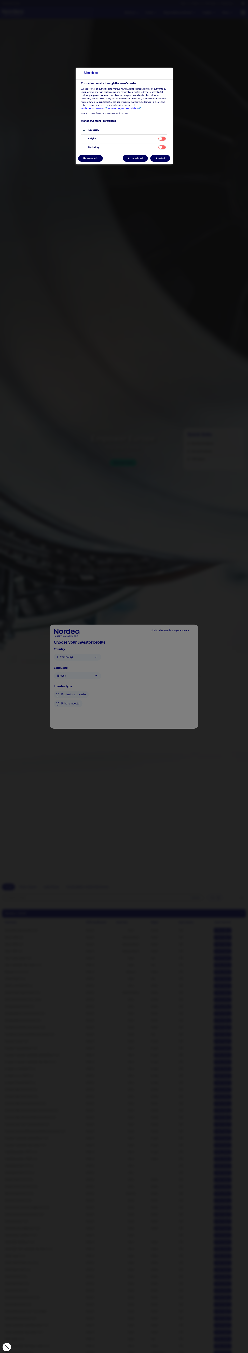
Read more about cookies (92, 108)
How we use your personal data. (123, 108)
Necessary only (90, 158)
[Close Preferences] (7, 1347)
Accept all (160, 158)
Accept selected (135, 158)
